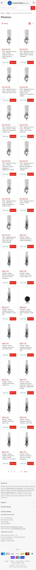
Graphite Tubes (10, 488)
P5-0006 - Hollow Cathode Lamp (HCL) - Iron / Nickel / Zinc (8, 347)
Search (6, 561)
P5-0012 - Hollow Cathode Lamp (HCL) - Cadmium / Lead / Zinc (26, 421)
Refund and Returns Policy (18, 563)
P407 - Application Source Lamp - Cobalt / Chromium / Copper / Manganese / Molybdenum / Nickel (9, 166)
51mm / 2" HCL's (5, 490)
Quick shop (5, 62)
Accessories (20, 488)
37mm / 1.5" (29, 488)
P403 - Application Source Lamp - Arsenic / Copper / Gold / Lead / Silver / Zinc (9, 90)
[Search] (33, 8)
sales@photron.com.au (17, 526)
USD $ (17, 549)
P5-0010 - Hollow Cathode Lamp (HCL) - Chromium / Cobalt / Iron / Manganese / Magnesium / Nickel (27, 385)
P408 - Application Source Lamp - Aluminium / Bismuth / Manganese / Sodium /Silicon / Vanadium (27, 166)
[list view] (33, 23)
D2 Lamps (13, 490)
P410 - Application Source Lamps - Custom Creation (27, 202)
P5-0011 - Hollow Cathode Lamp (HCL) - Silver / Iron (8, 421)
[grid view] (29, 23)
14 (21, 471)
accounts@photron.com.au (18, 528)
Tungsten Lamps (9, 492)
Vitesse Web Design (22, 567)
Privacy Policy (19, 561)
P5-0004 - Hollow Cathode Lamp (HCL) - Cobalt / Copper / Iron (26, 275)
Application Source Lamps (24, 490)
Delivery (27, 561)
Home (2, 13)
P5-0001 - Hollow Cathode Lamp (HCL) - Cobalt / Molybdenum (26, 238)
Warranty (12, 561)
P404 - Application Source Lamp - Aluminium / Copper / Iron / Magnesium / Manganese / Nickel (27, 92)
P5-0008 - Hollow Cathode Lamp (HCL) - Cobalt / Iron (8, 383)
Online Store (12, 567)
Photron (8, 13)
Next (25, 471)
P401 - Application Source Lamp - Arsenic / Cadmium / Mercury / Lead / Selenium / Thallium (9, 55)
